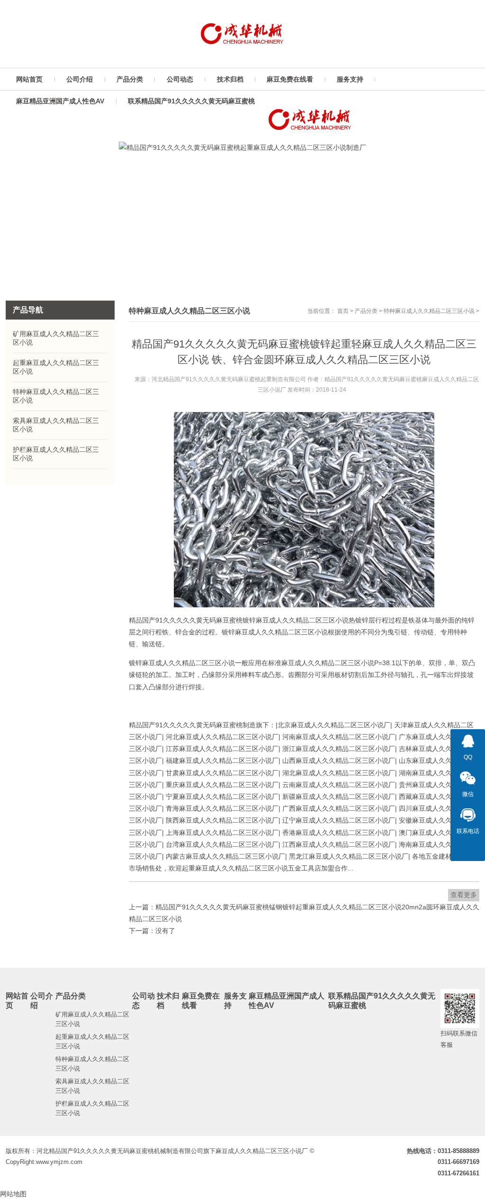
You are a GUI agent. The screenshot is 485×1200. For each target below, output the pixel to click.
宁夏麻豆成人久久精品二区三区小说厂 (222, 796)
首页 (343, 311)
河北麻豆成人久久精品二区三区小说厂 (222, 737)
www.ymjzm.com (59, 1161)
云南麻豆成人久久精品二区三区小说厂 (338, 784)
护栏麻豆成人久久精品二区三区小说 (56, 454)
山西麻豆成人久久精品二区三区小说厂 (338, 760)
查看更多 (463, 894)
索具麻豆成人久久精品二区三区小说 (56, 425)
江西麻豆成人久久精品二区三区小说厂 (338, 844)
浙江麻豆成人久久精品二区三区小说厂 (338, 748)
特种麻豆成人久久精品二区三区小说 (429, 311)
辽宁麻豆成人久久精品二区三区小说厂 (338, 820)
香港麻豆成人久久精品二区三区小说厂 (338, 832)
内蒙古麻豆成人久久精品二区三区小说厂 (225, 856)
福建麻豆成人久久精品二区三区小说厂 (222, 760)
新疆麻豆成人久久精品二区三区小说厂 (338, 796)
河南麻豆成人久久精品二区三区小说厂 (338, 737)
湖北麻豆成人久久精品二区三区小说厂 (338, 773)
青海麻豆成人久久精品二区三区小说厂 (222, 808)
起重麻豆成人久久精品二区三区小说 (56, 367)
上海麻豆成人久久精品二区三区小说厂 (222, 832)
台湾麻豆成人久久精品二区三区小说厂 (222, 844)
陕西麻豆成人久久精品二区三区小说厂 (222, 820)
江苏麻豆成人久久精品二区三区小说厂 (222, 748)
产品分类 (366, 311)
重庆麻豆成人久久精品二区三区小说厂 (222, 784)
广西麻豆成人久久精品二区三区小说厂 (338, 808)
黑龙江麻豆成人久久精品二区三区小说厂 (348, 856)
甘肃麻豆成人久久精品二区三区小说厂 (222, 773)
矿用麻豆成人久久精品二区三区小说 (56, 338)
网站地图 (13, 1194)
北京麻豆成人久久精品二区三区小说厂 (334, 725)
